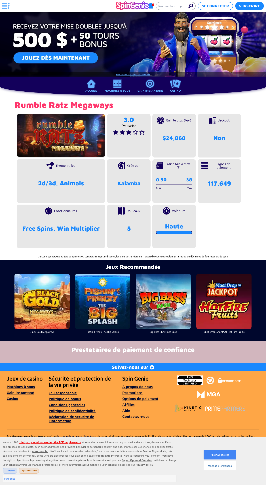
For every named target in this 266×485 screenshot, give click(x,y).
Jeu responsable (63, 393)
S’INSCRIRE (249, 6)
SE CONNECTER (215, 6)
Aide (126, 410)
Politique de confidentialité (72, 411)
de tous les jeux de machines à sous (76, 436)
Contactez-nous (135, 416)
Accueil (91, 90)
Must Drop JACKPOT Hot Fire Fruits (224, 331)
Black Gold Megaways (42, 331)
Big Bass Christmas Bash (163, 331)
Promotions (132, 392)
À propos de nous (137, 387)
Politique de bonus (65, 399)
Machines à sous (117, 90)
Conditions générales (67, 405)
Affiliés (128, 404)
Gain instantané (150, 90)
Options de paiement (140, 398)
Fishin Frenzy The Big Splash (103, 331)
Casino (175, 90)
